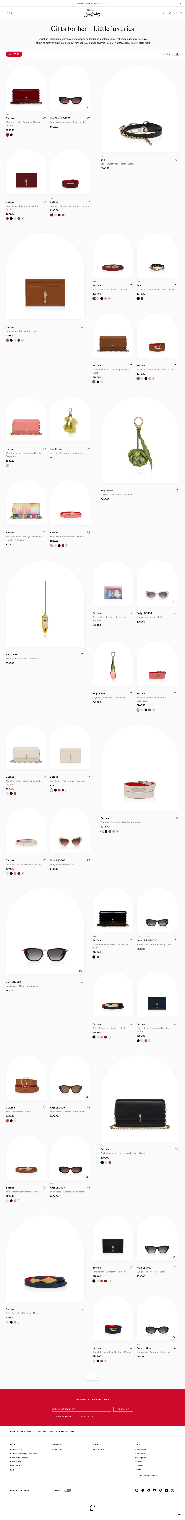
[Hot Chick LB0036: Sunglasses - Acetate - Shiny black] (157, 910)
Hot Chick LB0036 (60, 118)
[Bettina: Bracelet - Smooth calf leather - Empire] (70, 171)
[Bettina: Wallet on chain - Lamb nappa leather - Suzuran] (26, 746)
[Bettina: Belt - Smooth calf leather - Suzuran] (26, 830)
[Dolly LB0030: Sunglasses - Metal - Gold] (157, 582)
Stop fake (139, 1466)
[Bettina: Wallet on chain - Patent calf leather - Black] (112, 910)
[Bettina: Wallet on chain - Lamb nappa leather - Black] (140, 1098)
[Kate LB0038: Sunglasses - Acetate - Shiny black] (70, 1157)
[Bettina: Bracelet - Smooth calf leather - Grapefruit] (157, 663)
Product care (57, 1449)
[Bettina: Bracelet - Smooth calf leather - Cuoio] (157, 335)
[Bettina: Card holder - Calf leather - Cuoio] (45, 276)
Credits (138, 1470)
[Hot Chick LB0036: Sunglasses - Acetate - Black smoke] (70, 88)
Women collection (63, 1416)
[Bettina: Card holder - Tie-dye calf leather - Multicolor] (112, 582)
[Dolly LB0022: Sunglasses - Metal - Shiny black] (45, 931)
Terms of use (140, 1453)
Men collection (87, 1416)
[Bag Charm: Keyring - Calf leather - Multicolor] (70, 418)
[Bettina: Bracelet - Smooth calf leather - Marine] (112, 1317)
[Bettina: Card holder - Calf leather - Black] (112, 1237)
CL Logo (10, 1107)
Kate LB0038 (57, 1187)
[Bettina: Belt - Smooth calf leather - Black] (112, 993)
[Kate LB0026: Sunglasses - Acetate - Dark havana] (70, 1077)
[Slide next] (44, 88)
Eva (103, 159)
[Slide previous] (8, 88)
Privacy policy (140, 1457)
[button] (179, 1514)
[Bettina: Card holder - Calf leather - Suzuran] (70, 746)
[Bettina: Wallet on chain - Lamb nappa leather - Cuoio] (112, 335)
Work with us (98, 1449)
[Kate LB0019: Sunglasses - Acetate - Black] (157, 1237)
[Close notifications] (180, 3)
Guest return (15, 1462)
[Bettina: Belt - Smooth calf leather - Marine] (45, 1258)
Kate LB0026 (57, 1107)
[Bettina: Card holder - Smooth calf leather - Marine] (157, 993)
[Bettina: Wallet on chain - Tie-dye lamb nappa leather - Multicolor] (26, 502)
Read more (144, 43)
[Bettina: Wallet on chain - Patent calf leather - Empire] (26, 88)
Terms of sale (140, 1449)
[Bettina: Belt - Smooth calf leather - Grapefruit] (70, 502)
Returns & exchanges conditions (24, 1453)
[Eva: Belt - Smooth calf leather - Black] (140, 109)
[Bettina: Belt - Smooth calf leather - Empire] (112, 255)
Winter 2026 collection (100, 3)
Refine (15, 54)
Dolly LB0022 (13, 981)
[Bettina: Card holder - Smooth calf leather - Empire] (26, 171)
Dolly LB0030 (144, 613)
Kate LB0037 (144, 1348)
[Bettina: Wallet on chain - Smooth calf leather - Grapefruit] (26, 418)
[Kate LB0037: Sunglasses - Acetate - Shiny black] (157, 1317)
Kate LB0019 (144, 1267)
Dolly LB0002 (57, 860)
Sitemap (138, 1461)
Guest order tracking (19, 1458)
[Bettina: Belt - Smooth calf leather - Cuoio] (26, 1157)
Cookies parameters (148, 1475)
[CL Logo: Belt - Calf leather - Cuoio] (26, 1077)
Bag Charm (56, 449)
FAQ (12, 1470)
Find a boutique (17, 1466)
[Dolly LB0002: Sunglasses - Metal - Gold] (70, 830)
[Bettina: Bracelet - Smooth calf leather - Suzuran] (140, 767)
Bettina (10, 118)
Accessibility (57, 1490)
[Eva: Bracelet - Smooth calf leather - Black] (157, 255)
